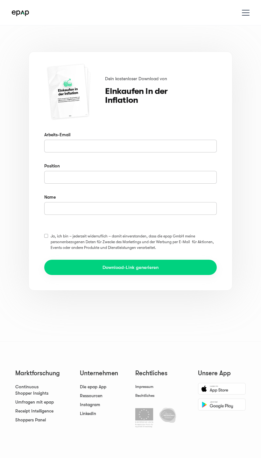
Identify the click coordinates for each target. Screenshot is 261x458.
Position (52, 165)
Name (50, 197)
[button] (244, 12)
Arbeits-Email (57, 134)
